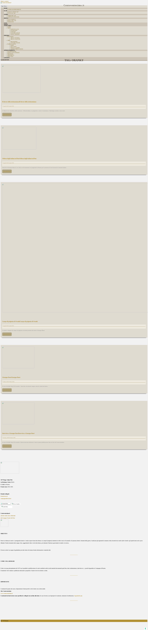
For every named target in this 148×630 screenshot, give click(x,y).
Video (9, 28)
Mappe (6, 24)
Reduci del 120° (11, 20)
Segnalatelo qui (78, 595)
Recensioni (14, 41)
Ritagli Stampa (15, 47)
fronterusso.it (4, 496)
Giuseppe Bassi (11, 377)
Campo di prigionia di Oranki (20, 321)
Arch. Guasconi (15, 39)
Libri (8, 40)
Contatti (6, 57)
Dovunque (10, 36)
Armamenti (10, 55)
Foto (5, 23)
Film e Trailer (15, 34)
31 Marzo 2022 (8, 381)
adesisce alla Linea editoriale (8, 515)
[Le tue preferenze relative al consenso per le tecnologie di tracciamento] (145, 628)
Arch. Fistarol (15, 38)
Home (5, 8)
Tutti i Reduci (11, 19)
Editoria (6, 35)
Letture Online (15, 42)
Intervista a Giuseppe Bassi (18, 433)
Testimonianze (11, 51)
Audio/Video (7, 25)
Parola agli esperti (13, 52)
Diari (12, 45)
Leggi (7, 114)
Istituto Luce (15, 29)
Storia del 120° (11, 15)
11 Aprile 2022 (8, 106)
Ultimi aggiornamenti (14, 9)
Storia (6, 14)
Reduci (6, 18)
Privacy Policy (5, 503)
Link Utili (10, 56)
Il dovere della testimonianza (19, 102)
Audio (9, 26)
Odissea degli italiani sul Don (19, 158)
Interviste (10, 21)
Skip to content (4, 1)
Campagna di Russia (13, 17)
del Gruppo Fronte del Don (8, 518)
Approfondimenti (9, 50)
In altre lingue (15, 33)
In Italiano (14, 30)
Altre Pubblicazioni (17, 49)
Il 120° (5, 10)
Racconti (13, 46)
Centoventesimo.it (74, 5)
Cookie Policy (5, 506)
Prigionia (10, 54)
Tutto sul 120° (11, 13)
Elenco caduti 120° (13, 12)
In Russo (13, 31)
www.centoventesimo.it (7, 593)
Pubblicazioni (11, 44)
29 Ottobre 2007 (9, 437)
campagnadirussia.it (6, 498)
